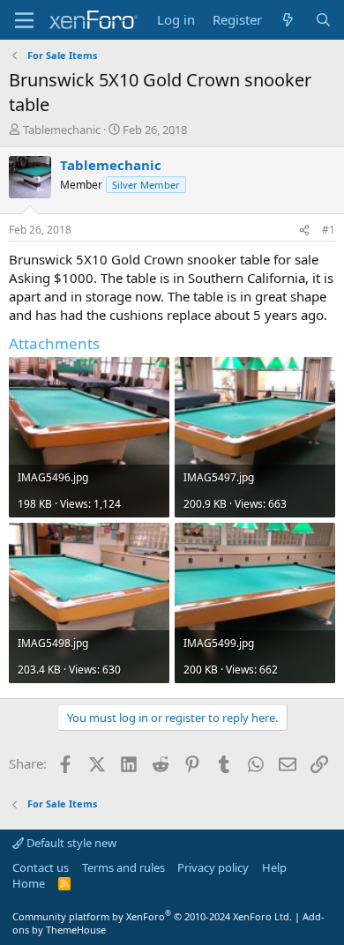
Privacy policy (213, 867)
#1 (328, 229)
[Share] (304, 230)
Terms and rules (123, 867)
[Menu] (24, 20)
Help (274, 867)
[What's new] (288, 20)
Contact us (40, 867)
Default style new (70, 843)
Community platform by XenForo (152, 916)
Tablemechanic (62, 130)
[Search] (323, 20)
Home (28, 883)
